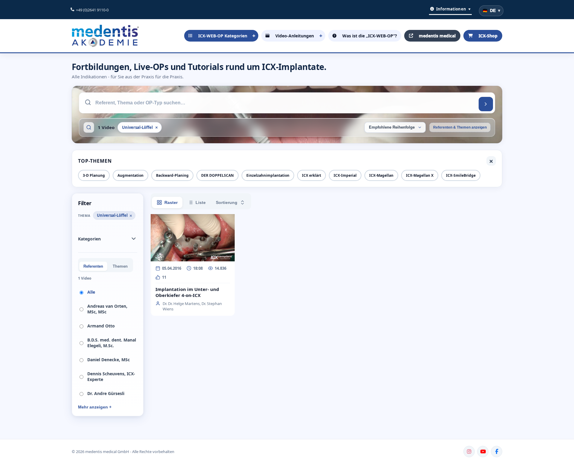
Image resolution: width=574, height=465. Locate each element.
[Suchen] (486, 104)
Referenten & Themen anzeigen (460, 127)
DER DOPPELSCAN (217, 175)
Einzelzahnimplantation (267, 175)
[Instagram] (469, 451)
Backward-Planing (172, 175)
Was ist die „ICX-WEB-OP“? (369, 36)
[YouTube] (482, 451)
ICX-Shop (488, 36)
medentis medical (437, 36)
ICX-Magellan (381, 175)
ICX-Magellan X (419, 175)
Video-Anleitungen (294, 36)
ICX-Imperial (345, 175)
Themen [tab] (120, 266)
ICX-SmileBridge (461, 175)
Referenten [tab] (93, 266)
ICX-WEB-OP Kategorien (222, 36)
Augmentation (130, 175)
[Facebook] (496, 451)
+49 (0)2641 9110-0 (92, 10)
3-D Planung (94, 175)
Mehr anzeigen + (95, 407)
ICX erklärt (311, 175)
